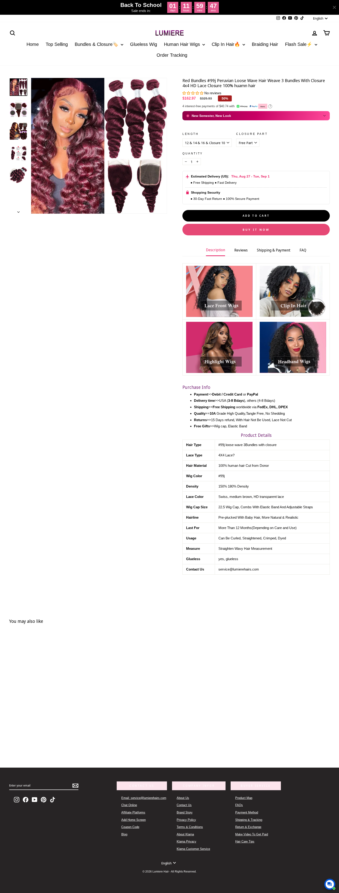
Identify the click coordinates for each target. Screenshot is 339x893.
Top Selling (57, 44)
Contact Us (184, 805)
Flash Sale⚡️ (299, 44)
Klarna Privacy (186, 841)
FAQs (239, 805)
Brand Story (185, 812)
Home (33, 44)
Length (190, 134)
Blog (124, 834)
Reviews (241, 250)
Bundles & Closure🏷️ (97, 44)
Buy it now (256, 230)
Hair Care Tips (244, 841)
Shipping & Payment (273, 250)
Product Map (243, 798)
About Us (183, 798)
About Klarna (185, 834)
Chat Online (129, 805)
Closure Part (252, 134)
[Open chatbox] (329, 884)
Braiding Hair (265, 44)
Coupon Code (130, 827)
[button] (193, 93)
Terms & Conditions (190, 827)
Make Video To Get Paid (251, 834)
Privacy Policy (186, 820)
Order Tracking (172, 55)
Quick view (79, 735)
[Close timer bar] (334, 7)
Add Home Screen (133, 820)
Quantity (192, 153)
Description (215, 249)
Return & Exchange (248, 827)
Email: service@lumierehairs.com (143, 798)
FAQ (303, 250)
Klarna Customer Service (193, 849)
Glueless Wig (143, 44)
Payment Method (246, 812)
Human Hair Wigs (182, 44)
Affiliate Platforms (133, 812)
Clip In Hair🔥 (226, 44)
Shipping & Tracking (248, 820)
